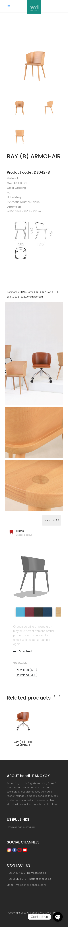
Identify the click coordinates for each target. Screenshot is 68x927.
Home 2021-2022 (36, 292)
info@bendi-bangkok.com (30, 885)
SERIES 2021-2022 (16, 296)
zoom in (50, 520)
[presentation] (54, 695)
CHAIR (23, 292)
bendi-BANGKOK (39, 912)
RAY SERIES (53, 292)
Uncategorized (35, 296)
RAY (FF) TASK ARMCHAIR (23, 743)
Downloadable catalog (21, 827)
